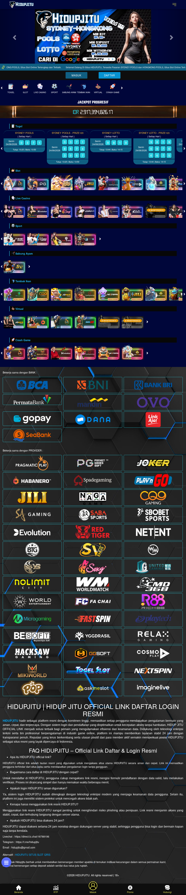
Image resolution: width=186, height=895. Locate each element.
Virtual (98, 124)
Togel (10, 124)
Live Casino (40, 124)
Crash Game (112, 124)
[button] (14, 52)
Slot (25, 124)
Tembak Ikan (83, 124)
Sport (54, 124)
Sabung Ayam (69, 124)
